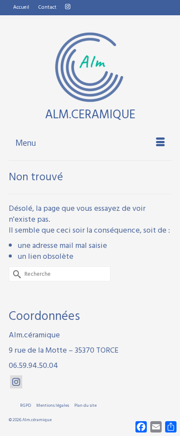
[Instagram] (16, 381)
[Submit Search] (15, 274)
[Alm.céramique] (90, 67)
